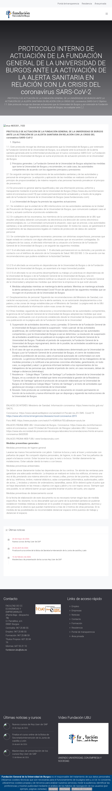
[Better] (83, 738)
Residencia (87, 3)
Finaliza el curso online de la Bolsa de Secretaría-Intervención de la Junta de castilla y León (49, 550)
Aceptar (53, 789)
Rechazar (64, 789)
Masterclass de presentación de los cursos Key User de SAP (37, 559)
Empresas (77, 610)
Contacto (76, 619)
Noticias (76, 614)
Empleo (75, 606)
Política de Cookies (81, 789)
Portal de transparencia (68, 3)
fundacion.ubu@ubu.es (16, 650)
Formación (77, 623)
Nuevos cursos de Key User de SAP (26, 542)
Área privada (100, 3)
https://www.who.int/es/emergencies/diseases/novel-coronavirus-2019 (41, 416)
